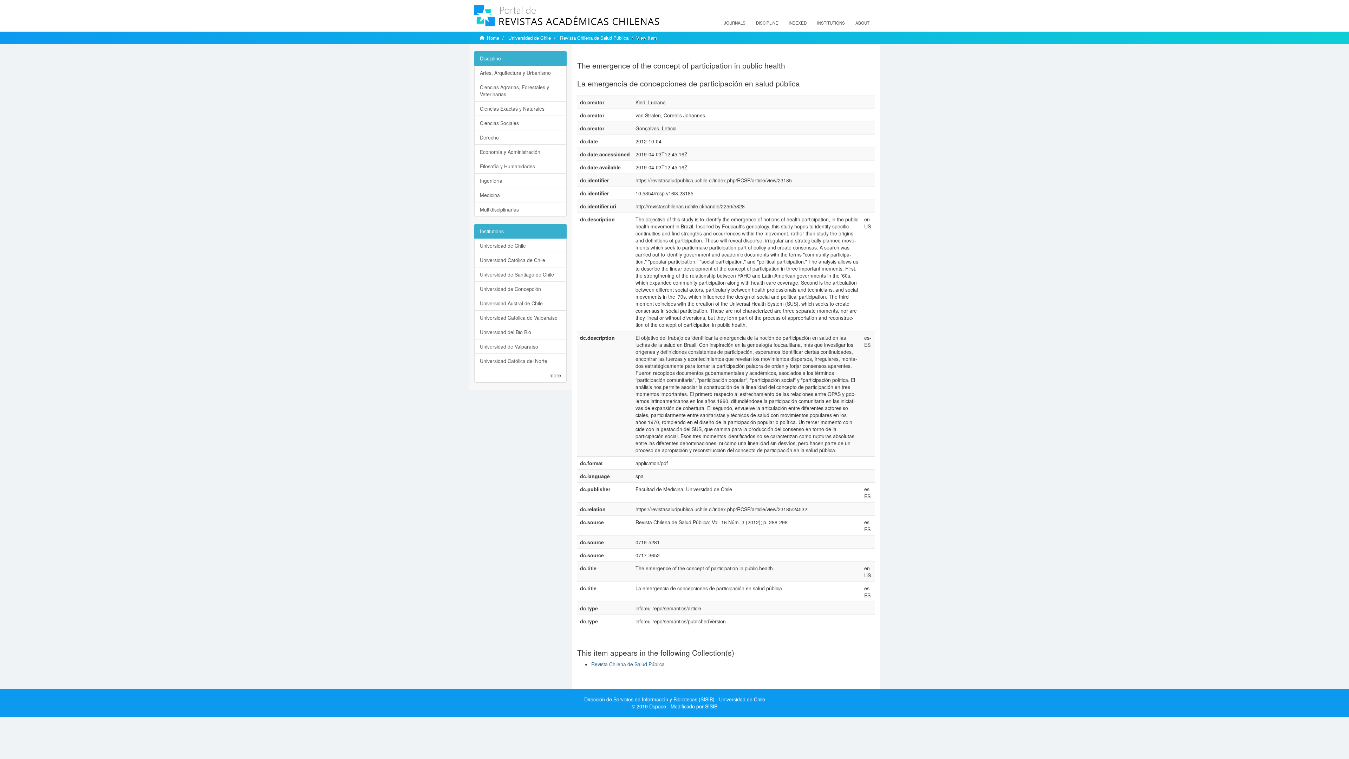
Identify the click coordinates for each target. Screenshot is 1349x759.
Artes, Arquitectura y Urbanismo (515, 72)
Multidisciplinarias (499, 209)
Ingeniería (491, 180)
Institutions (831, 23)
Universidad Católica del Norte (513, 360)
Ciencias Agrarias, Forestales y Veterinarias (514, 91)
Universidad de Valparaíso (509, 346)
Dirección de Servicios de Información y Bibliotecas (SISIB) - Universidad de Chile (674, 699)
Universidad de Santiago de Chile (517, 274)
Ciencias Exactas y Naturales (512, 108)
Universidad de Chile (529, 37)
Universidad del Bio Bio (505, 332)
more (555, 375)
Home (493, 37)
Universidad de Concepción (510, 288)
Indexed (798, 23)
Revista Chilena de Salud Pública (594, 37)
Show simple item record (604, 54)
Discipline (767, 23)
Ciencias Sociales (499, 122)
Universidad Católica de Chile (512, 260)
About (862, 23)
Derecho (489, 137)
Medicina (490, 195)
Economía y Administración (510, 151)
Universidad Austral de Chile (511, 303)
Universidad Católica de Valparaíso (519, 317)
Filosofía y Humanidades (507, 166)
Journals (734, 23)
